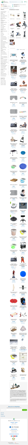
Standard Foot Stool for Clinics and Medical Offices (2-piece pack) (14, 158)
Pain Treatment (12, 45)
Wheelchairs (2, 72)
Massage (2, 40)
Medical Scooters (3, 45)
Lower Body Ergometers (18, 28)
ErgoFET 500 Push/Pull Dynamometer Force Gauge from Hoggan (23, 293)
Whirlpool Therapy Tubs (3, 73)
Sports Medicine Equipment (4, 65)
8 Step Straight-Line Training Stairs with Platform (14, 334)
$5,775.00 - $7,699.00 (3, 83)
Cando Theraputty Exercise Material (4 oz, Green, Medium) (14, 172)
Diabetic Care (2, 25)
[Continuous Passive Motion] (12, 24)
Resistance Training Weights (4, 59)
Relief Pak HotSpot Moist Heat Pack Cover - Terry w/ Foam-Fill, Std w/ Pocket (23, 334)
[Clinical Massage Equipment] (24, 15)
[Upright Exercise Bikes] (12, 34)
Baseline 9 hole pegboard (13, 184)
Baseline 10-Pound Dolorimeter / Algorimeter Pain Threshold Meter (13, 89)
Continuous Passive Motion (12, 28)
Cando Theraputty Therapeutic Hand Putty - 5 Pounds (14, 237)
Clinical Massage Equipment (24, 19)
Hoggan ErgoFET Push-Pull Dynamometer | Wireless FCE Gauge (23, 144)
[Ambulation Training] (12, 15)
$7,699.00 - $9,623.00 (3, 84)
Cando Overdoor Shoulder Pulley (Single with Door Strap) (23, 362)
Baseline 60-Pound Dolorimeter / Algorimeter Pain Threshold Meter (13, 130)
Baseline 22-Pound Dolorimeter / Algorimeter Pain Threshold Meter (23, 89)
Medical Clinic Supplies (3, 41)
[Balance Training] (18, 15)
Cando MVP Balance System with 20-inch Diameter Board (23, 279)
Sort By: (21, 49)
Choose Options (13, 64)
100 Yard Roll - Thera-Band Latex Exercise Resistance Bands (23, 117)
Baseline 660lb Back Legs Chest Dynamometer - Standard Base (13, 144)
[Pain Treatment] (12, 42)
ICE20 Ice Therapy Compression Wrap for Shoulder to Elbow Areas (23, 306)
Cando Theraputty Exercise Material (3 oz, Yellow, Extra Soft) (14, 362)
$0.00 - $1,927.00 (3, 79)
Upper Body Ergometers (24, 28)
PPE (1, 55)
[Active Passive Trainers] (18, 34)
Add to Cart (23, 64)
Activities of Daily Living (3, 11)
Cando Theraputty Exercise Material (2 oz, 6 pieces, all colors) (23, 103)
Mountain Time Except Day (14, 424)
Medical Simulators (3, 46)
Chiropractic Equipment (3, 24)
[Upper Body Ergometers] (24, 24)
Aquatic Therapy (3, 14)
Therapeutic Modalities (3, 66)
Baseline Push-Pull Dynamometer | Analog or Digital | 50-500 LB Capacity (23, 75)
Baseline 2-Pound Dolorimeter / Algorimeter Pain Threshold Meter (13, 265)
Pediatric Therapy (3, 51)
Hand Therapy (2, 34)
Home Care (2, 35)
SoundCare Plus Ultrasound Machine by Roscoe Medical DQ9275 (14, 61)
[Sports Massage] (24, 34)
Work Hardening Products (4, 74)
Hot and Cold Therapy (3, 36)
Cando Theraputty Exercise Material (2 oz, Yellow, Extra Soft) (23, 237)
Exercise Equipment (3, 26)
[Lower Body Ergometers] (18, 24)
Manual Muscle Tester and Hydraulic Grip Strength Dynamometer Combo (23, 320)
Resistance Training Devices (4, 56)
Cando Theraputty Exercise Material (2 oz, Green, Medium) (14, 251)
